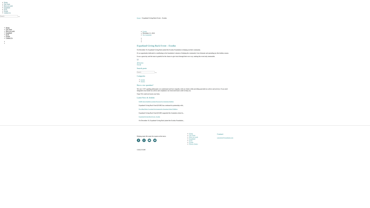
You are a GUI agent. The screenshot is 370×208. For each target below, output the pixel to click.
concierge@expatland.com (225, 138)
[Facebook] (138, 140)
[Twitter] (155, 140)
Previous (140, 63)
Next (139, 64)
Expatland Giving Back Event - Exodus (149, 116)
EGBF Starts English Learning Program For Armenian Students (156, 101)
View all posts (146, 124)
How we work (8, 6)
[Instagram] (144, 140)
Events (6, 11)
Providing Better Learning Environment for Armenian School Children (158, 109)
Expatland (7, 7)
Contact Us (7, 13)
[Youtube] (149, 140)
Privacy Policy (193, 144)
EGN (5, 9)
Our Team (7, 4)
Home (6, 2)
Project (143, 81)
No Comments (147, 35)
